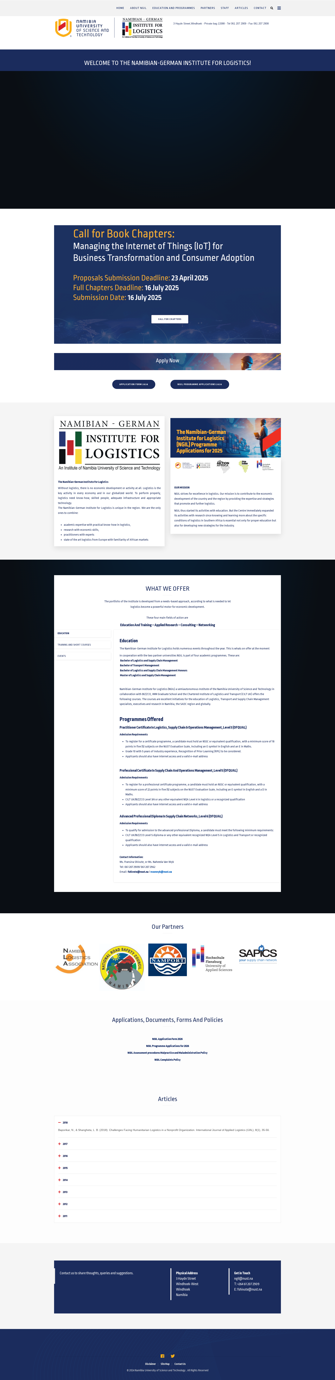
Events (62, 656)
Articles (241, 8)
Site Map (165, 1364)
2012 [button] (65, 1204)
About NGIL (138, 8)
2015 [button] (65, 1168)
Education (63, 633)
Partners (208, 8)
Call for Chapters (169, 319)
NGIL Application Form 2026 (167, 1039)
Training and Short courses (74, 644)
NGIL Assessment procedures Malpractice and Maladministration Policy (167, 1052)
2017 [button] (65, 1143)
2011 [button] (65, 1216)
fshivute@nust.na (138, 871)
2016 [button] (65, 1156)
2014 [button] (65, 1180)
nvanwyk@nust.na (161, 871)
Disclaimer (150, 1364)
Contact (260, 8)
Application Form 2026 (133, 384)
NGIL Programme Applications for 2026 (167, 1046)
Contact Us (180, 1364)
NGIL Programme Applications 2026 (200, 384)
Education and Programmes (173, 8)
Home (120, 8)
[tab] (167, 1122)
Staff (225, 8)
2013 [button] (65, 1192)
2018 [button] (65, 1122)
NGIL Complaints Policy (167, 1059)
